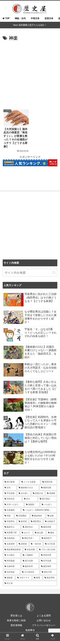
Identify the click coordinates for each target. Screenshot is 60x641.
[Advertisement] (30, 74)
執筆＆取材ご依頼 (16, 620)
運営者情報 (16, 625)
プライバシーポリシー (43, 625)
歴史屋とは (16, 615)
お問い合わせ (44, 620)
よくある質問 (44, 615)
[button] (54, 273)
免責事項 (30, 630)
